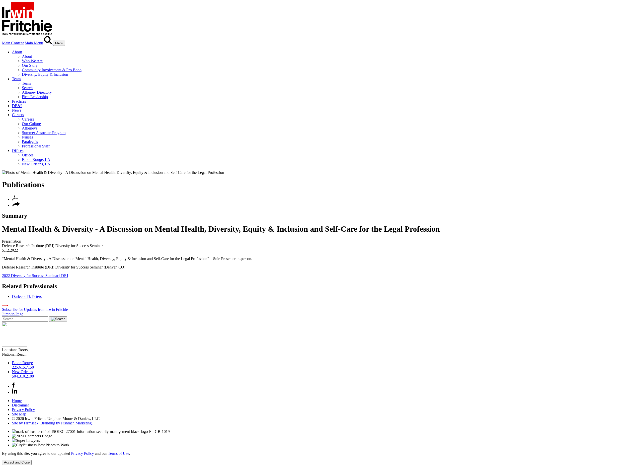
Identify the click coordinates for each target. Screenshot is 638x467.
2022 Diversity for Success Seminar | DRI (35, 275)
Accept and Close (17, 462)
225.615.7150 (23, 367)
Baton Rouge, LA (36, 159)
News (16, 110)
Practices (19, 101)
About (17, 52)
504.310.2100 (23, 376)
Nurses (27, 137)
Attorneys (29, 128)
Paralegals (30, 141)
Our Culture (31, 124)
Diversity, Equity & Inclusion (45, 74)
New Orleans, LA (36, 164)
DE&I (17, 106)
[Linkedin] (14, 392)
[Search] (48, 43)
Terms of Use (118, 453)
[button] (16, 205)
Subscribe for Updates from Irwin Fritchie (35, 309)
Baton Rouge (22, 363)
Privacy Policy (23, 409)
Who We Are (32, 61)
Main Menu (34, 43)
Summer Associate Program (44, 133)
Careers (18, 115)
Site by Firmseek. (25, 423)
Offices (17, 150)
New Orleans (22, 372)
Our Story (30, 65)
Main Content (13, 43)
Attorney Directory (37, 92)
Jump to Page (12, 314)
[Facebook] (13, 386)
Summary (14, 215)
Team (16, 79)
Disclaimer (20, 405)
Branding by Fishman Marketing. (66, 423)
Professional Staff (36, 146)
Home (17, 401)
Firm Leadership (35, 97)
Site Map (19, 414)
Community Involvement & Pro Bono (51, 70)
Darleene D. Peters (27, 296)
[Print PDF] (15, 199)
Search (27, 88)
